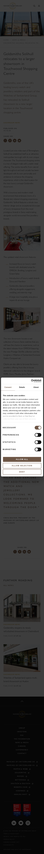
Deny (22, 472)
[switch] (38, 435)
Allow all (22, 459)
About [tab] (36, 387)
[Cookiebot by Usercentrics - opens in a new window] (31, 380)
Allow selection (22, 466)
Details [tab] (22, 387)
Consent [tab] (7, 387)
